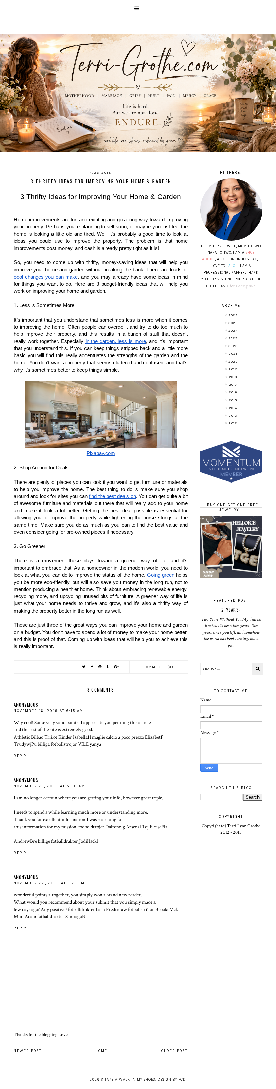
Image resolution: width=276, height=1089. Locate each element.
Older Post (174, 1051)
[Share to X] (84, 667)
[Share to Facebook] (92, 667)
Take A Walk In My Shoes (130, 1079)
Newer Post (28, 1051)
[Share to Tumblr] (108, 667)
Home (101, 1051)
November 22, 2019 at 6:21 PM (49, 883)
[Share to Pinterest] (100, 667)
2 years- (231, 609)
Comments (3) (158, 667)
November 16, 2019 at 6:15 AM (48, 711)
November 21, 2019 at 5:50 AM (49, 786)
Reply (20, 756)
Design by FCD (172, 1079)
